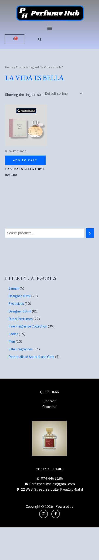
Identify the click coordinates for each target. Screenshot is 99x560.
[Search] (90, 233)
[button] (49, 28)
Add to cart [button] (25, 160)
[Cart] (14, 39)
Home (9, 67)
